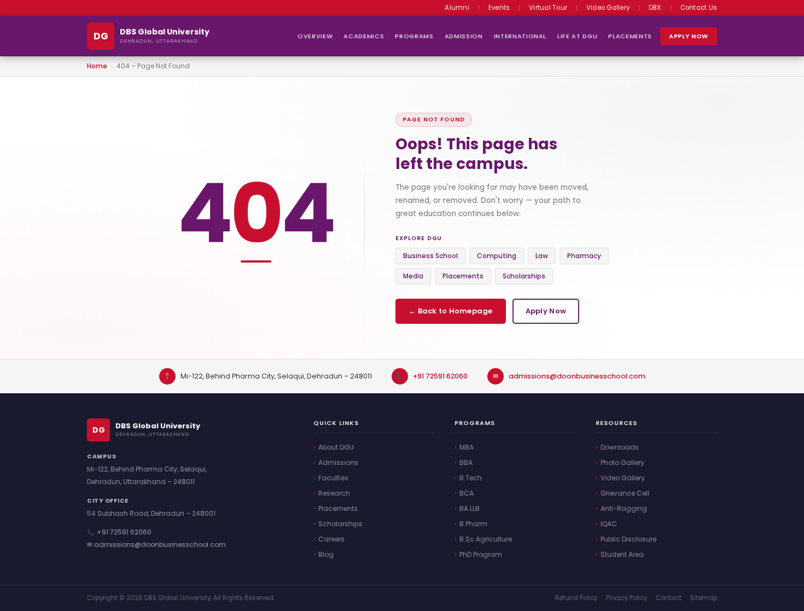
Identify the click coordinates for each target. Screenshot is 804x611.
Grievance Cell (625, 493)
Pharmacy (584, 255)
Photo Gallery (622, 462)
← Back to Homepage (451, 311)
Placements (630, 36)
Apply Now (688, 36)
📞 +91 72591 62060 (119, 532)
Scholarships (524, 276)
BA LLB (469, 508)
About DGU (336, 447)
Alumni (457, 7)
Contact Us (698, 7)
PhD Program (480, 554)
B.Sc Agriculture (485, 539)
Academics (363, 36)
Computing (496, 255)
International (520, 36)
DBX (655, 7)
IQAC (609, 523)
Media (413, 276)
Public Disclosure (628, 539)
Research (334, 493)
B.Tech (470, 477)
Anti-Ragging (624, 508)
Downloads (620, 447)
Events (499, 7)
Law (541, 255)
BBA (466, 462)
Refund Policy (576, 597)
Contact (668, 597)
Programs (414, 36)
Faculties (333, 477)
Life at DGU (577, 36)
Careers (331, 539)
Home (97, 66)
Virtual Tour (548, 7)
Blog (326, 554)
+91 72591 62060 (440, 376)
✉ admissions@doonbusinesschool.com (156, 544)
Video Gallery (608, 7)
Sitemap (703, 597)
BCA (466, 493)
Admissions (338, 462)
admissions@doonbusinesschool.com (577, 376)
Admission (464, 36)
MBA (466, 447)
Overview (315, 36)
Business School (430, 255)
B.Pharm (473, 523)
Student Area (622, 554)
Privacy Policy (626, 597)
